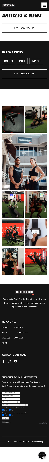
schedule (18, 328)
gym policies (21, 333)
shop (4, 343)
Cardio (22, 61)
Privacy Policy (43, 423)
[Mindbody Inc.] (6, 422)
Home (5, 328)
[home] (10, 5)
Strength (8, 61)
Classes (6, 338)
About (5, 333)
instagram (35, 99)
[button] (37, 4)
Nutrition (36, 61)
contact (18, 338)
